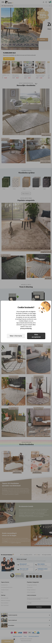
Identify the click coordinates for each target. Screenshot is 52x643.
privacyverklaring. (26, 328)
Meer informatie (16, 336)
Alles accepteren (36, 336)
